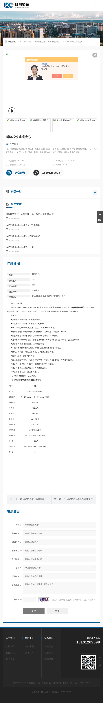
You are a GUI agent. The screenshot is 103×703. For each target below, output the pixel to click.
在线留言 (48, 646)
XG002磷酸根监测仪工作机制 (20, 247)
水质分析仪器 (40, 41)
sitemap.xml (66, 692)
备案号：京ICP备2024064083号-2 (77, 683)
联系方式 (48, 653)
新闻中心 (29, 646)
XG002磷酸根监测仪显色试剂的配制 (23, 225)
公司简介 (10, 646)
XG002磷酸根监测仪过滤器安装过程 (23, 236)
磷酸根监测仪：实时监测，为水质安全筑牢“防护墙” (30, 214)
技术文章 (29, 653)
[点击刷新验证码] (43, 599)
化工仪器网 (45, 692)
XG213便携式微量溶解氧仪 (36, 499)
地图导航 (48, 659)
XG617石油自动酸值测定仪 (80, 499)
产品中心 (28, 41)
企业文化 (10, 653)
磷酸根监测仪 (54, 41)
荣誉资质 (10, 659)
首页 (19, 41)
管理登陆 (56, 692)
